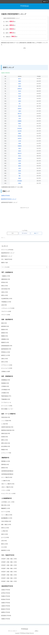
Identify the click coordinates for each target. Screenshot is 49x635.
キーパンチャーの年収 (6, 405)
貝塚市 (19, 148)
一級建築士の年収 (5, 276)
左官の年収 (4, 540)
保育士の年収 (4, 361)
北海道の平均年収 (5, 589)
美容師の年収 (4, 436)
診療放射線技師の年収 (6, 345)
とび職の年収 (4, 531)
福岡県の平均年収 (5, 612)
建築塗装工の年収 (5, 550)
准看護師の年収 (5, 339)
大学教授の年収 (5, 386)
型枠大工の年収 (5, 527)
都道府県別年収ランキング (7, 253)
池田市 (19, 86)
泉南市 (19, 178)
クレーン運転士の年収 (6, 514)
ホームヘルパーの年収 (6, 368)
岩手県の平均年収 (5, 593)
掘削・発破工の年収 (6, 524)
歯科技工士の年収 (5, 355)
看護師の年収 (4, 336)
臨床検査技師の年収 (6, 349)
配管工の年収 (4, 544)
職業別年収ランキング (6, 256)
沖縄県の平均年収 (5, 618)
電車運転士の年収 (5, 461)
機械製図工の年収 (5, 508)
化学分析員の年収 (5, 288)
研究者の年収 (4, 282)
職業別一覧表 (4, 262)
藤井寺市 (19, 113)
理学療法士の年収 (5, 352)
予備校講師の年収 (5, 399)
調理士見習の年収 (5, 443)
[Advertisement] (24, 57)
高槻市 (19, 98)
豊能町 (19, 133)
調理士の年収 (4, 440)
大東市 (19, 168)
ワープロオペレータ (6, 402)
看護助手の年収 (5, 342)
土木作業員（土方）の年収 (7, 502)
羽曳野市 (19, 145)
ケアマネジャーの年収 (6, 365)
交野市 (19, 101)
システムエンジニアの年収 (7, 308)
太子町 (19, 140)
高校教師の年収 (5, 383)
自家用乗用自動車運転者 (7, 471)
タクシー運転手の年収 (6, 477)
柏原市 (19, 150)
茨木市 (19, 91)
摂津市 (19, 155)
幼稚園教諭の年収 (5, 380)
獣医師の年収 (4, 329)
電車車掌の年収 (5, 464)
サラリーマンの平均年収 (7, 249)
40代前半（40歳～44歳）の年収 (9, 571)
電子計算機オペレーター (7, 409)
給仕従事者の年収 (5, 446)
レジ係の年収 (4, 423)
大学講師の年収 (5, 392)
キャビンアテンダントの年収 (8, 493)
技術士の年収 (4, 285)
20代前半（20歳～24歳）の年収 (9, 558)
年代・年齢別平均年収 (6, 259)
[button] (47, 267)
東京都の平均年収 (5, 599)
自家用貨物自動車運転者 (7, 474)
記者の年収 (4, 305)
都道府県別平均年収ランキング (8, 199)
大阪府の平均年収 (5, 195)
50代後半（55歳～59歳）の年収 (9, 581)
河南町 (19, 143)
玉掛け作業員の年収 (6, 521)
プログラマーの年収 (6, 311)
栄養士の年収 (4, 358)
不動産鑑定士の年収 (6, 301)
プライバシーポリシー (12, 630)
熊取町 (19, 123)
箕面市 (19, 81)
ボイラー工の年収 (5, 511)
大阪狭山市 (19, 88)
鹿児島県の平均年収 (6, 615)
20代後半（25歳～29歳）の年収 (9, 562)
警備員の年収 (4, 449)
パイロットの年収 (5, 490)
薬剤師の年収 (4, 332)
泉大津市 (19, 130)
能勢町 (19, 183)
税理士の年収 (4, 295)
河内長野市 (19, 128)
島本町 (19, 96)
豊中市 (19, 78)
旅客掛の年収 (4, 467)
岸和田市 (19, 158)
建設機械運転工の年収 (6, 518)
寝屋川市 (19, 153)
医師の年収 (4, 323)
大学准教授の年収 (5, 389)
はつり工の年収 (5, 537)
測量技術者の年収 (5, 279)
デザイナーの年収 (5, 314)
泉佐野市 (19, 138)
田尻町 (19, 170)
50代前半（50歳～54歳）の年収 (9, 578)
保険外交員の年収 (5, 433)
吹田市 (19, 83)
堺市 (20, 103)
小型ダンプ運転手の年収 (7, 487)
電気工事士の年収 (5, 505)
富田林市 (19, 108)
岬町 (20, 175)
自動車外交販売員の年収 (7, 427)
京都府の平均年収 (5, 602)
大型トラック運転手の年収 (7, 483)
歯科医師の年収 (5, 326)
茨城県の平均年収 (5, 596)
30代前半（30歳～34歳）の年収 (9, 565)
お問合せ (36, 630)
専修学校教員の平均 (6, 396)
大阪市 (19, 111)
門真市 (19, 173)
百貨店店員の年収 (5, 417)
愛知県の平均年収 (5, 609)
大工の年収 (4, 547)
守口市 (19, 125)
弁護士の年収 (4, 292)
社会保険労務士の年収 (6, 298)
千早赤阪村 (19, 180)
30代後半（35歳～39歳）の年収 (9, 568)
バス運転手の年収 (5, 480)
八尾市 (19, 118)
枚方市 (19, 106)
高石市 (19, 93)
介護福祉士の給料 (5, 371)
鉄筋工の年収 (4, 534)
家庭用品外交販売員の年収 (7, 430)
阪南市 (19, 165)
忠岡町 (19, 163)
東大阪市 (19, 135)
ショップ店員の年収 (6, 420)
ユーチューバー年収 (6, 452)
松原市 (19, 160)
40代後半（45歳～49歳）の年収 (9, 575)
